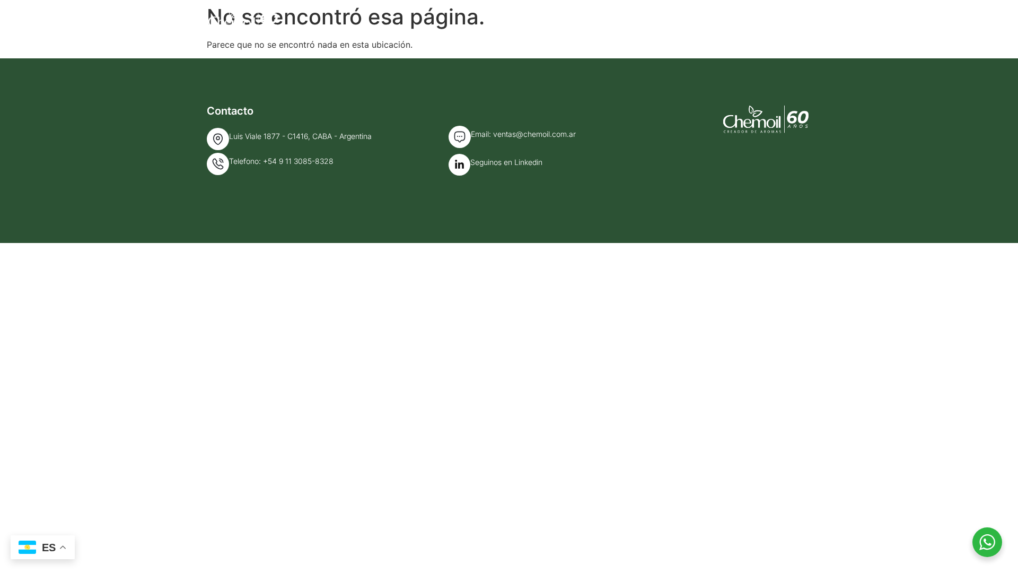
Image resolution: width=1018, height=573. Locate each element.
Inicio (573, 20)
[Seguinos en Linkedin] (459, 165)
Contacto (790, 20)
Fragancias (718, 20)
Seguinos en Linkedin (506, 162)
